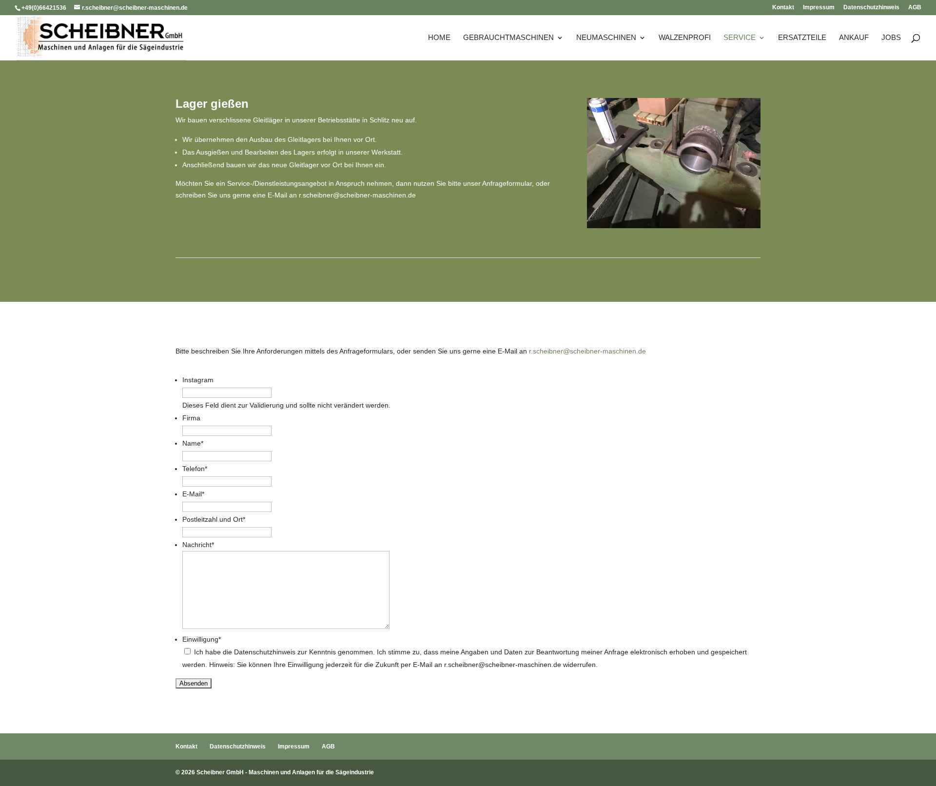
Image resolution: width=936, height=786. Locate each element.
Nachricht (198, 545)
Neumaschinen (606, 37)
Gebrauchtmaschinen (508, 37)
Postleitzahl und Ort (213, 519)
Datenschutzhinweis (871, 7)
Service (739, 37)
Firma (191, 418)
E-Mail (193, 494)
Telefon (194, 468)
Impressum (819, 7)
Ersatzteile (802, 37)
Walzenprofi (685, 37)
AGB (914, 7)
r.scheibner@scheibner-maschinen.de (357, 195)
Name (192, 443)
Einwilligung (201, 639)
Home (439, 37)
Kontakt (783, 7)
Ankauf (854, 37)
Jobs (891, 37)
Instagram (198, 380)
